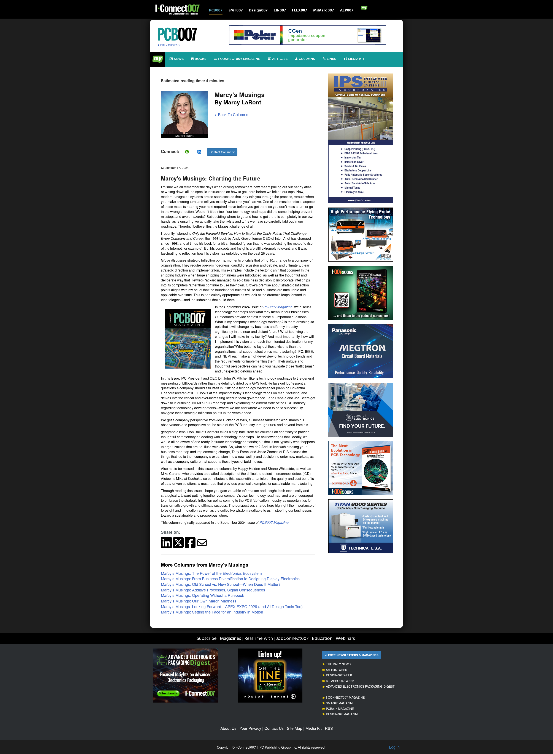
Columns (307, 59)
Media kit (356, 59)
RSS (329, 728)
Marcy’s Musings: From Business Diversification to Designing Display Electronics (230, 578)
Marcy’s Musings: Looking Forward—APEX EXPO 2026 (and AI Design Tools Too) (232, 606)
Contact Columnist (222, 152)
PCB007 (215, 11)
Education (322, 638)
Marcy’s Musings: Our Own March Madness (198, 601)
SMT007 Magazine (340, 703)
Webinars (345, 638)
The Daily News (338, 664)
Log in (394, 747)
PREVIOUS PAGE (170, 45)
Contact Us (274, 728)
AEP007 (346, 11)
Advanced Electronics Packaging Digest (360, 686)
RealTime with (258, 638)
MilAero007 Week (340, 681)
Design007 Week (339, 675)
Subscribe (207, 638)
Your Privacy (250, 728)
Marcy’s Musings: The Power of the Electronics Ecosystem (211, 573)
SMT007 (236, 11)
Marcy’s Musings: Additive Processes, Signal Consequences (213, 590)
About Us (228, 728)
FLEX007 (299, 11)
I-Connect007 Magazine (239, 59)
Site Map (294, 728)
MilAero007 (323, 11)
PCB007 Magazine (340, 708)
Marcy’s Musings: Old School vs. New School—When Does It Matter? (221, 584)
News (179, 59)
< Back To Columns (231, 114)
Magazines (230, 638)
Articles (280, 59)
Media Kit (313, 728)
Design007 (258, 11)
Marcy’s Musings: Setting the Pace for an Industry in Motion (212, 612)
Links (331, 59)
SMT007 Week (336, 670)
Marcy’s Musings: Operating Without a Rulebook (202, 595)
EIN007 (280, 11)
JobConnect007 (292, 638)
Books (200, 59)
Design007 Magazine (342, 714)
